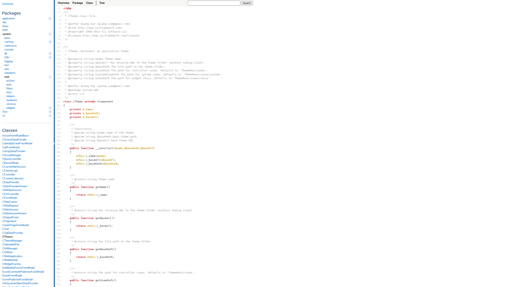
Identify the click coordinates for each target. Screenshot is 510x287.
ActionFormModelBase (15, 135)
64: (59, 253)
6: (59, 27)
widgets (10, 107)
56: (59, 222)
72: (59, 284)
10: (59, 43)
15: (59, 62)
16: (59, 66)
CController (8, 174)
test (6, 65)
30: (59, 121)
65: (59, 257)
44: (59, 175)
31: (59, 124)
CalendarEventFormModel (17, 143)
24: (59, 97)
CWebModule (10, 259)
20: (59, 82)
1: (59, 8)
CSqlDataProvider (12, 232)
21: (59, 86)
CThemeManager (12, 240)
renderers (11, 100)
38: (59, 152)
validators (10, 72)
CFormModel (9, 197)
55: (59, 218)
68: (59, 268)
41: (59, 163)
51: (59, 202)
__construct (104, 148)
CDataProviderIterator (14, 186)
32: (59, 128)
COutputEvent (10, 217)
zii (3, 115)
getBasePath (104, 249)
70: (59, 276)
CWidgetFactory (11, 263)
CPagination (9, 221)
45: (59, 179)
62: (59, 245)
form (9, 92)
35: (59, 140)
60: (59, 237)
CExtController (10, 194)
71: (59, 280)
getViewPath (104, 280)
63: (59, 249)
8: (59, 35)
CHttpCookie (9, 201)
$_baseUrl (90, 117)
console (8, 49)
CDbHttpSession (12, 190)
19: (59, 78)
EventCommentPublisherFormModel (23, 271)
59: (59, 233)
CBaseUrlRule (10, 162)
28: (59, 113)
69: (59, 272)
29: (59, 117)
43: (59, 171)
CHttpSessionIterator (14, 213)
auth (8, 84)
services (11, 103)
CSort (5, 228)
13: (59, 54)
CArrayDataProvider (13, 151)
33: (59, 132)
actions (10, 80)
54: (59, 214)
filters (9, 88)
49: (59, 194)
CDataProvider (10, 182)
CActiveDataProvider (14, 139)
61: (59, 241)
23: (59, 93)
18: (59, 74)
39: (59, 155)
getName (101, 187)
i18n (6, 57)
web (6, 76)
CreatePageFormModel (15, 225)
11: (59, 47)
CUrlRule (7, 252)
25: (59, 101)
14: (59, 58)
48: (59, 191)
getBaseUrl (103, 218)
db (5, 53)
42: (59, 167)
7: (59, 31)
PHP (5, 30)
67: (59, 264)
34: (59, 136)
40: (59, 159)
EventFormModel (12, 275)
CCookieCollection (13, 178)
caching (8, 41)
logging (8, 61)
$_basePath (91, 113)
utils (6, 69)
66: (59, 260)
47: (59, 187)
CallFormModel (11, 147)
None (5, 26)
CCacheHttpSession (14, 166)
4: (59, 20)
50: (59, 198)
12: (59, 51)
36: (59, 144)
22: (59, 89)
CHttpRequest (10, 205)
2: (59, 12)
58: (59, 229)
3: (59, 16)
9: (59, 39)
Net (4, 22)
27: (59, 109)
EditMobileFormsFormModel (18, 267)
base (7, 37)
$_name (87, 109)
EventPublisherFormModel (17, 279)
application (8, 18)
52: (59, 206)
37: (59, 148)
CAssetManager (11, 155)
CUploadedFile (10, 244)
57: (59, 225)
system (6, 33)
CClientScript (10, 170)
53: (59, 210)
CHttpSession (10, 209)
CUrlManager (9, 248)
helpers (10, 96)
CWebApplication (12, 256)
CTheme (7, 236)
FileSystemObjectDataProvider (20, 283)
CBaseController (11, 158)
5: (59, 23)
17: (59, 70)
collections (10, 45)
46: (59, 183)
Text (4, 111)
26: (59, 105)
